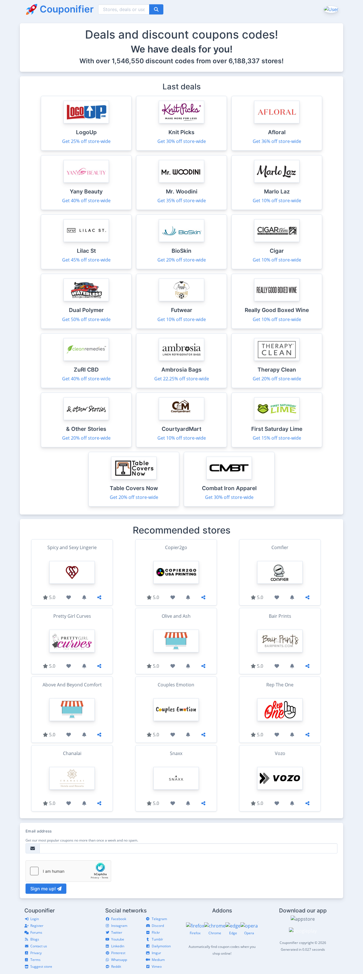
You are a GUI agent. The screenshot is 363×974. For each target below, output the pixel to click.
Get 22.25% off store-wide (181, 379)
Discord (158, 925)
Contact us (38, 946)
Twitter (116, 932)
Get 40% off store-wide (86, 200)
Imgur (156, 952)
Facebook (118, 918)
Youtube (117, 939)
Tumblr (157, 939)
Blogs (34, 939)
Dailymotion (161, 946)
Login (34, 918)
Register (36, 925)
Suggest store (41, 966)
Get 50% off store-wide (86, 319)
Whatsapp (119, 959)
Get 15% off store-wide (277, 438)
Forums (36, 932)
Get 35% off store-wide (181, 200)
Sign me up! (43, 888)
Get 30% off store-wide (181, 141)
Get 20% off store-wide (181, 260)
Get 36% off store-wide (277, 141)
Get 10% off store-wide (277, 200)
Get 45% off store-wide (86, 260)
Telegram (159, 918)
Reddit (116, 966)
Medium (158, 959)
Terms (35, 959)
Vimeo (157, 966)
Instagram (119, 925)
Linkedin (117, 946)
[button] (330, 9)
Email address (39, 831)
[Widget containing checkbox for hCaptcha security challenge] (68, 871)
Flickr (156, 932)
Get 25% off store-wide (86, 141)
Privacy (36, 952)
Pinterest (118, 952)
